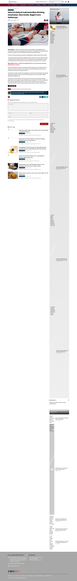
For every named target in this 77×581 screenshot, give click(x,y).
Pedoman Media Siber (39, 575)
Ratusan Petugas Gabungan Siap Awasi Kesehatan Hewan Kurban (62, 351)
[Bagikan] (47, 20)
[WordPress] (15, 571)
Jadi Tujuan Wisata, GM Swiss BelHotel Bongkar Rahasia (61, 529)
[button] (62, 2)
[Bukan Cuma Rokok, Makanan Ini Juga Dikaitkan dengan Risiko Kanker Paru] (13, 158)
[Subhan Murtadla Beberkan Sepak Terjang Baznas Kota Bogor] (52, 520)
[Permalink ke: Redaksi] (9, 20)
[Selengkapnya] (68, 400)
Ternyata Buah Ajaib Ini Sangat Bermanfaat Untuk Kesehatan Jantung (61, 27)
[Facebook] (40, 97)
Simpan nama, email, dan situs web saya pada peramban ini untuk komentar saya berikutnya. (26, 120)
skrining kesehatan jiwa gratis (25, 89)
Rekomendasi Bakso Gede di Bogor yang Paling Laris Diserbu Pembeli (62, 167)
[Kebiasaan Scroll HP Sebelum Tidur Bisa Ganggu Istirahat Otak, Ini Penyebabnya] (13, 141)
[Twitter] (43, 97)
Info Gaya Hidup (22, 133)
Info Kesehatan (10, 9)
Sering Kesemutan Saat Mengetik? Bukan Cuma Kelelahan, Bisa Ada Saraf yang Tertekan (31, 165)
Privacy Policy (15, 575)
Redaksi (9, 575)
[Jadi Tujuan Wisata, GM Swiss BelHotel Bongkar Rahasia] (52, 530)
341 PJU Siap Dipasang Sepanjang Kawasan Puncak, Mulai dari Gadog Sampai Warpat (62, 76)
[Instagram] (18, 571)
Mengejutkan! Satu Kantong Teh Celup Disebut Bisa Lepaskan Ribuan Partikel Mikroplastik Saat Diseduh (32, 148)
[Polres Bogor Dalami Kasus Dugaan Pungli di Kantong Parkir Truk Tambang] (52, 260)
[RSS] (20, 571)
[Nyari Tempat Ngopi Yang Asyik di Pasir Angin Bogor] (52, 419)
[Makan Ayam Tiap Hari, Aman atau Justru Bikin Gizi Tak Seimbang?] (13, 175)
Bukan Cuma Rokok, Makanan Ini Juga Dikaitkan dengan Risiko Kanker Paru (31, 156)
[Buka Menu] (68, 2)
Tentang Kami (30, 575)
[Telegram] (45, 97)
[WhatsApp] (47, 97)
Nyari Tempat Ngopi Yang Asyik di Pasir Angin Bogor (61, 418)
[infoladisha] (14, 1)
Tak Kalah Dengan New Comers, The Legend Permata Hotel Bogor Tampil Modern (62, 542)
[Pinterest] (13, 571)
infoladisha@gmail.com (15, 566)
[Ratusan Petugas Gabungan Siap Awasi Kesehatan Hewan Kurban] (52, 351)
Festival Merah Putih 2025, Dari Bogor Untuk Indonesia (61, 469)
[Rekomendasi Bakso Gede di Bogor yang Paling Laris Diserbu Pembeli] (52, 168)
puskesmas (14, 89)
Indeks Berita (22, 575)
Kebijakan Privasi (48, 575)
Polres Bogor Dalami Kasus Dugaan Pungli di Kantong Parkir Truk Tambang (61, 259)
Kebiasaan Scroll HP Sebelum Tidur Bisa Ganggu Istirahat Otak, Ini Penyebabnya (32, 139)
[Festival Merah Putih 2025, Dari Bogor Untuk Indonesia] (52, 469)
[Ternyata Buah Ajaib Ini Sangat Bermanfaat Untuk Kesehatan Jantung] (52, 27)
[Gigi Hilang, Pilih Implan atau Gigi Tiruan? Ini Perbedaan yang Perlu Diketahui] (13, 132)
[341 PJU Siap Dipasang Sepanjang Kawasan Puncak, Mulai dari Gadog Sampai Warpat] (52, 76)
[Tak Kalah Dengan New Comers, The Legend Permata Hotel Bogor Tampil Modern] (52, 542)
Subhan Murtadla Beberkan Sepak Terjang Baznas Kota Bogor (61, 519)
